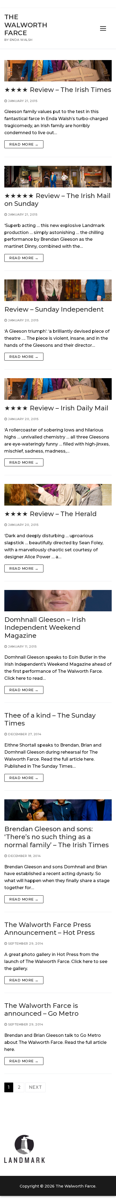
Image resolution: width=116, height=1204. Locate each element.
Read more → (24, 144)
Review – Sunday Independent (54, 309)
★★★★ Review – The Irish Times (57, 90)
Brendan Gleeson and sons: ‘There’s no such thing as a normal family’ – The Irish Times (56, 837)
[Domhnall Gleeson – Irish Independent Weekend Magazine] (58, 601)
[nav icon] (103, 28)
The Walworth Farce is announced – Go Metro (41, 1009)
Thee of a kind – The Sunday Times (49, 719)
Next (35, 1087)
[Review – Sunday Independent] (58, 290)
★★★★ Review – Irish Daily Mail (56, 408)
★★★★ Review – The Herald (50, 514)
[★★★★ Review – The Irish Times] (58, 71)
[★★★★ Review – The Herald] (58, 495)
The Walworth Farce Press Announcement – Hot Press (49, 928)
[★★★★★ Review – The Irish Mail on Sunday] (58, 176)
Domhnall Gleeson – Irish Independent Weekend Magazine (45, 627)
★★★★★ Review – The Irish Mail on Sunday (57, 199)
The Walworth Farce (25, 25)
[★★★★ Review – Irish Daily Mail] (58, 389)
